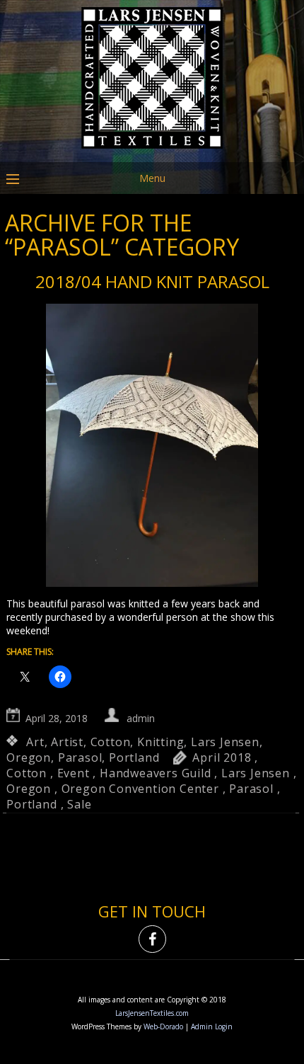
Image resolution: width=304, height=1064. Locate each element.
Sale (79, 804)
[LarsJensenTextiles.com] (152, 152)
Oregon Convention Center (140, 788)
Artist (67, 742)
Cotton (110, 742)
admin (141, 718)
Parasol (80, 757)
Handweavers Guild (155, 773)
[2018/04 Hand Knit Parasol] (151, 447)
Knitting (160, 742)
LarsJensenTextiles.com (152, 1013)
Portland (134, 757)
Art (35, 742)
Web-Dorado (163, 1026)
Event (73, 773)
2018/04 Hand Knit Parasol (152, 281)
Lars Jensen (225, 742)
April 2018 (221, 757)
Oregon (28, 757)
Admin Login (212, 1026)
